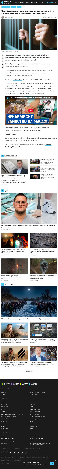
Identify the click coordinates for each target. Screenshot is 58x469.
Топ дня (32, 428)
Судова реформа (5, 6)
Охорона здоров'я (35, 411)
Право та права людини (8, 416)
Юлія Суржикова (9, 17)
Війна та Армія (34, 426)
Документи (33, 441)
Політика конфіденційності (9, 441)
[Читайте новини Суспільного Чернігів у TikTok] (26, 452)
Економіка (4, 406)
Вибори (3, 409)
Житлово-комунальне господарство (12, 414)
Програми (4, 443)
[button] (2, 55)
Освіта (31, 406)
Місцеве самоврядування (37, 416)
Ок (52, 463)
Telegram (48, 144)
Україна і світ (34, 2)
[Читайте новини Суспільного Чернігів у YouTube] (10, 452)
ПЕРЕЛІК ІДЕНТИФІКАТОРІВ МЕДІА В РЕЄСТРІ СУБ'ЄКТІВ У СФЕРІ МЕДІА (41, 444)
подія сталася (17, 79)
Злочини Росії (5, 424)
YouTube (19, 147)
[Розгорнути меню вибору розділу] (16, 2)
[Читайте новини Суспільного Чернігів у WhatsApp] (22, 452)
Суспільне (20, 460)
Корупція (32, 402)
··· (42, 2)
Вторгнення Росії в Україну (37, 392)
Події (2, 402)
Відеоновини (5, 428)
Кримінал (25, 6)
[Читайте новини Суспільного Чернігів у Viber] (14, 452)
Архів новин (33, 436)
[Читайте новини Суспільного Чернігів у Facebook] (2, 452)
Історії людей (34, 419)
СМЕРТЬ (19, 6)
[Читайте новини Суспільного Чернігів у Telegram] (18, 452)
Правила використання (37, 438)
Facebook (8, 147)
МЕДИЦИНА (13, 6)
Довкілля (4, 411)
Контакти (4, 436)
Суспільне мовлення (7, 438)
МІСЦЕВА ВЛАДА (34, 394)
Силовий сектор (6, 419)
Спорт (3, 426)
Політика (4, 421)
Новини (3, 392)
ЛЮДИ (3, 394)
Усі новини (21, 2)
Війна (27, 2)
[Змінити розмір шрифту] (55, 17)
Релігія (31, 421)
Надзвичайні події (35, 409)
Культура (32, 404)
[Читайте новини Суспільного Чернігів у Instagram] (6, 452)
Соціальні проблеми (36, 424)
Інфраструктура (34, 414)
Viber (14, 147)
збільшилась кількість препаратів (37, 138)
